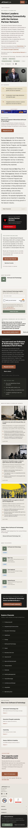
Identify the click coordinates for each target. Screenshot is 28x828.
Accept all (7, 824)
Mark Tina (17, 169)
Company (5, 552)
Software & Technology (8, 10)
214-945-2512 (10, 307)
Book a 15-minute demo (9, 774)
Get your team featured (10, 259)
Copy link (9, 64)
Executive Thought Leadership (11, 49)
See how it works (9, 263)
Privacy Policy (13, 821)
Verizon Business (19, 181)
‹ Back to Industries (5, 7)
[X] (4, 793)
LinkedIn (4, 564)
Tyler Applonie (9, 174)
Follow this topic (14, 311)
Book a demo (7, 371)
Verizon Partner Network (19, 52)
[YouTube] (6, 793)
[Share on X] (13, 64)
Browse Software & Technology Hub (11, 536)
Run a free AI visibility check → (11, 332)
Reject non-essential (20, 824)
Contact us (3, 789)
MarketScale (20, 46)
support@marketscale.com (9, 308)
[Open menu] (26, 2)
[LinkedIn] (1, 793)
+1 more (23, 61)
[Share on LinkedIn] (16, 64)
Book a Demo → (4, 791)
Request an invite (7, 130)
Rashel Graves (18, 176)
